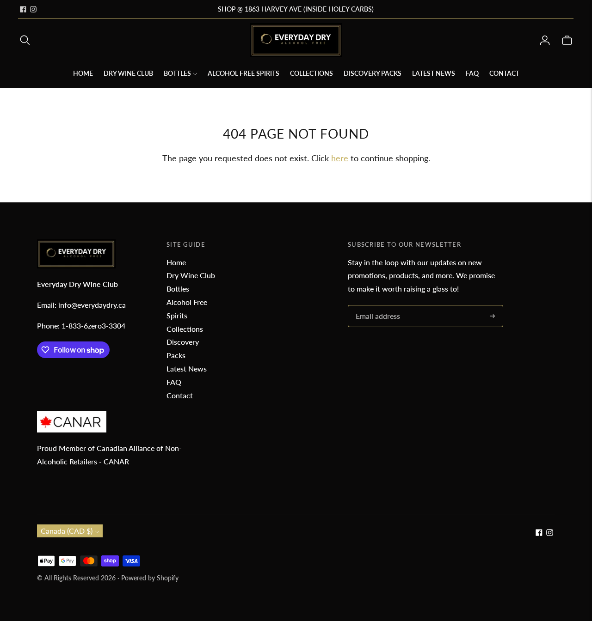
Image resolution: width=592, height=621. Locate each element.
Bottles (177, 73)
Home (83, 73)
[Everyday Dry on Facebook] (23, 9)
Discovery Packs (372, 73)
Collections (311, 73)
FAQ (472, 73)
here (339, 158)
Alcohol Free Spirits (243, 73)
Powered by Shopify (150, 578)
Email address (376, 306)
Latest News (433, 73)
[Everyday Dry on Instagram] (33, 9)
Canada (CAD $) (66, 530)
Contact (504, 73)
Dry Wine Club (128, 73)
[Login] (544, 40)
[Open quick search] (24, 40)
